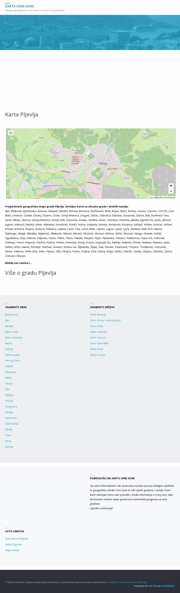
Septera (153, 586)
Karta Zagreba (13, 544)
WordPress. (168, 586)
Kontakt (112, 582)
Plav (7, 389)
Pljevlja (9, 395)
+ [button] (171, 186)
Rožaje (9, 412)
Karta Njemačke (99, 343)
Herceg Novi (12, 360)
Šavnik (8, 429)
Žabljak (9, 446)
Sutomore (11, 418)
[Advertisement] (90, 79)
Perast (8, 383)
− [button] (171, 191)
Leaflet (151, 197)
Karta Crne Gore (19, 6)
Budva (8, 343)
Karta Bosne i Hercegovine (105, 320)
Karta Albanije (98, 314)
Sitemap (142, 582)
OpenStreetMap (170, 197)
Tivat (8, 435)
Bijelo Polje (11, 331)
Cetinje (9, 349)
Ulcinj (8, 441)
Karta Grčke (96, 326)
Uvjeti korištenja (127, 582)
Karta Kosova (97, 337)
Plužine (9, 400)
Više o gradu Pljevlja (30, 272)
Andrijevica (11, 314)
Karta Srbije (96, 349)
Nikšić (8, 377)
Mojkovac (10, 372)
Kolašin (9, 366)
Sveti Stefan (12, 423)
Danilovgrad (12, 354)
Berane (9, 326)
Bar (7, 320)
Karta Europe (97, 354)
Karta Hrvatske (98, 331)
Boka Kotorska (13, 337)
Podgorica (11, 406)
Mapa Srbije (12, 550)
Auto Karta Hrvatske (16, 538)
